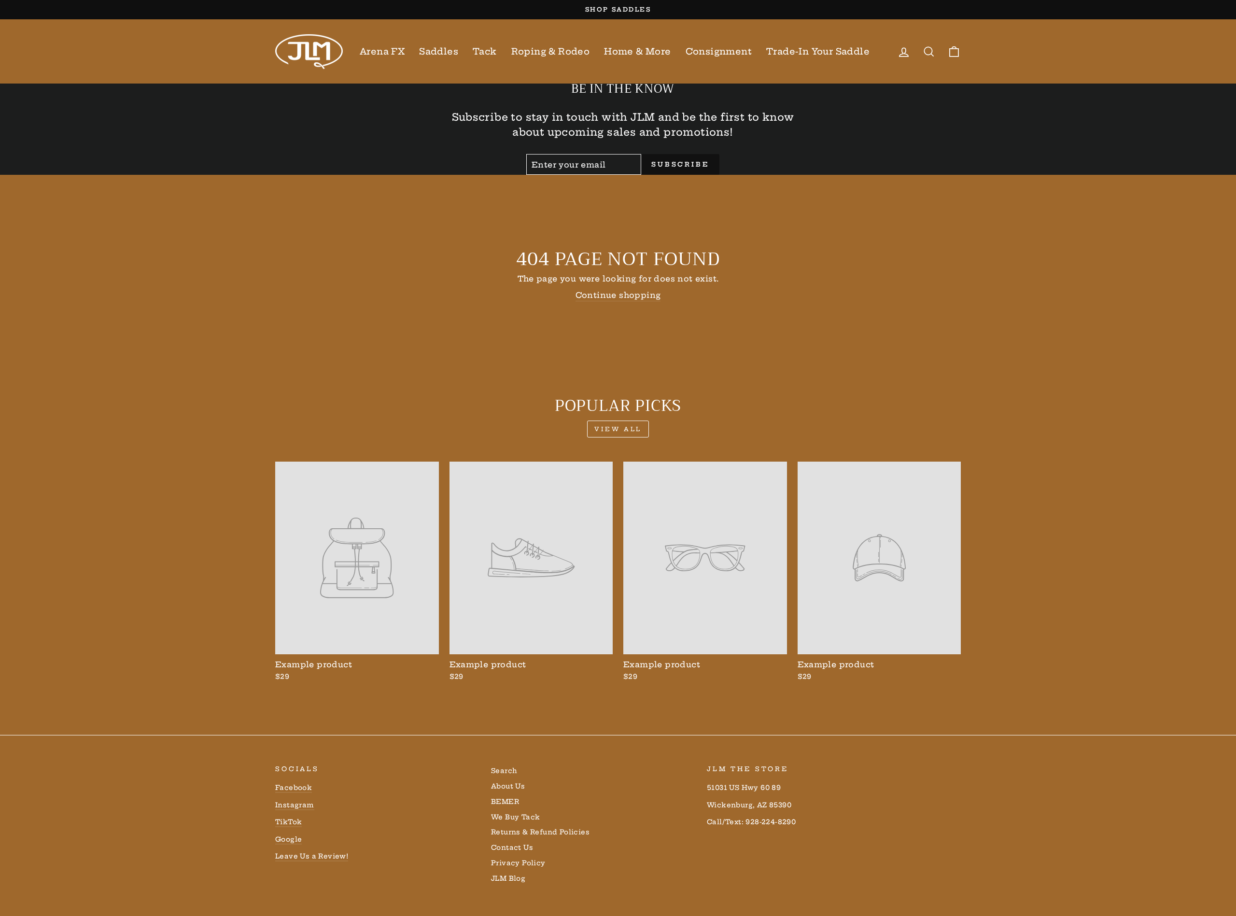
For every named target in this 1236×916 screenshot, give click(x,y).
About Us (508, 786)
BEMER (505, 802)
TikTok (288, 822)
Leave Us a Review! (311, 856)
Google (288, 839)
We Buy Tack (515, 817)
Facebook (293, 788)
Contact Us (512, 848)
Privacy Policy (518, 863)
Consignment (719, 51)
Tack (485, 51)
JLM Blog (508, 878)
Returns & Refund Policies (540, 832)
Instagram (294, 805)
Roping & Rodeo (550, 51)
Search (504, 771)
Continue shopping (618, 295)
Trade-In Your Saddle (818, 51)
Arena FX (382, 51)
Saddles (438, 51)
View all (618, 429)
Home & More (637, 51)
